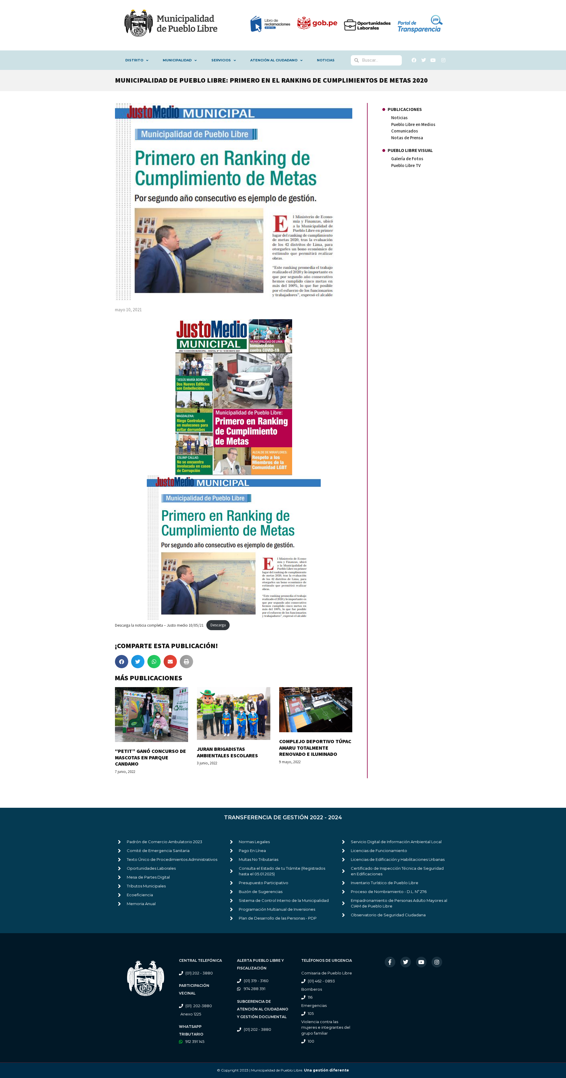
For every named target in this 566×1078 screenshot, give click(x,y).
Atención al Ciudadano (273, 60)
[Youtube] (421, 962)
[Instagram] (437, 962)
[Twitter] (405, 962)
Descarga (218, 625)
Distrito (134, 60)
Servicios (221, 60)
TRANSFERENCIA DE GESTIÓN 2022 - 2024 (283, 817)
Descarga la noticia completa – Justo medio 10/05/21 (159, 625)
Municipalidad (177, 60)
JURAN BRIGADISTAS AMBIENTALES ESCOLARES (227, 752)
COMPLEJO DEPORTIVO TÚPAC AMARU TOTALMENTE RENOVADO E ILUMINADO (315, 747)
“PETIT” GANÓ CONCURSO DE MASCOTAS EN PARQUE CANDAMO (150, 757)
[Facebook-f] (390, 962)
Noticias (326, 60)
